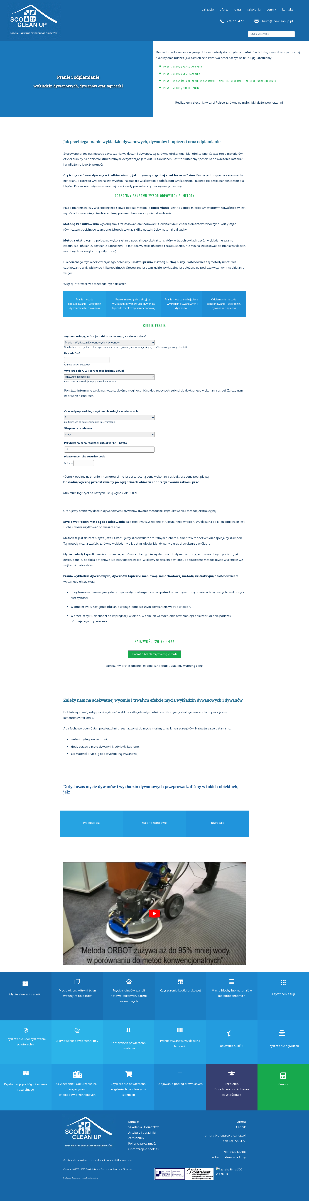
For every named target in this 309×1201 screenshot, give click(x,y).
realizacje (207, 9)
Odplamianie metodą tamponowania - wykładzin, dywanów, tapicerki (224, 304)
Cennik (283, 1084)
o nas (237, 9)
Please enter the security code (84, 456)
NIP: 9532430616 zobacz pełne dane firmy (229, 1154)
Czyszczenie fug (283, 994)
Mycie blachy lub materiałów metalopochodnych (232, 993)
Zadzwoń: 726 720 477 (154, 641)
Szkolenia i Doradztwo (144, 1127)
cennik (271, 9)
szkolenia (254, 9)
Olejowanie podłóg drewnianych (180, 1084)
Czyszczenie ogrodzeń (283, 1046)
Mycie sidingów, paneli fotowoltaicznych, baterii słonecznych (129, 996)
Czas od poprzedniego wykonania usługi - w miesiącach (101, 411)
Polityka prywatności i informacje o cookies (143, 1146)
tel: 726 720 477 (234, 1141)
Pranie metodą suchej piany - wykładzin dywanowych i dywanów (181, 304)
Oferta (241, 1122)
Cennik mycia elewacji (73, 1160)
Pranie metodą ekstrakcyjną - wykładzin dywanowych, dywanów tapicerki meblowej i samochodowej (133, 304)
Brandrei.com (77, 1178)
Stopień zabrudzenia (78, 428)
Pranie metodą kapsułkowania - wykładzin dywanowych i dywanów (84, 304)
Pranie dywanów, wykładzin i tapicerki (180, 1043)
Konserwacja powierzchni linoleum (128, 1046)
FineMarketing (92, 1178)
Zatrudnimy (136, 1138)
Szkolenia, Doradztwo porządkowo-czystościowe (231, 1090)
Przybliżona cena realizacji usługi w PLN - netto (95, 443)
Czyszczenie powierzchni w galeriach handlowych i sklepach (128, 1090)
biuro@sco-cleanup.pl (277, 21)
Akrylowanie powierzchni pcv (77, 1041)
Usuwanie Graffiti (232, 1046)
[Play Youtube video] (154, 913)
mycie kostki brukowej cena (119, 1160)
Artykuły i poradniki (142, 1132)
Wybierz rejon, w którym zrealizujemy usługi (94, 371)
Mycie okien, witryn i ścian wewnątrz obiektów (77, 993)
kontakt (287, 9)
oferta (224, 9)
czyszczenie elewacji (95, 1160)
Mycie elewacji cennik (24, 994)
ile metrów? (72, 353)
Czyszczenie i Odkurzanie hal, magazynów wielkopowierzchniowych (77, 1090)
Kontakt (133, 1122)
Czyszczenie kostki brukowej (180, 990)
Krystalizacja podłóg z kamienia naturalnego (25, 1087)
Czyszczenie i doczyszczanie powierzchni (26, 1042)
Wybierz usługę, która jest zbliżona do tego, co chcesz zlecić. (105, 336)
